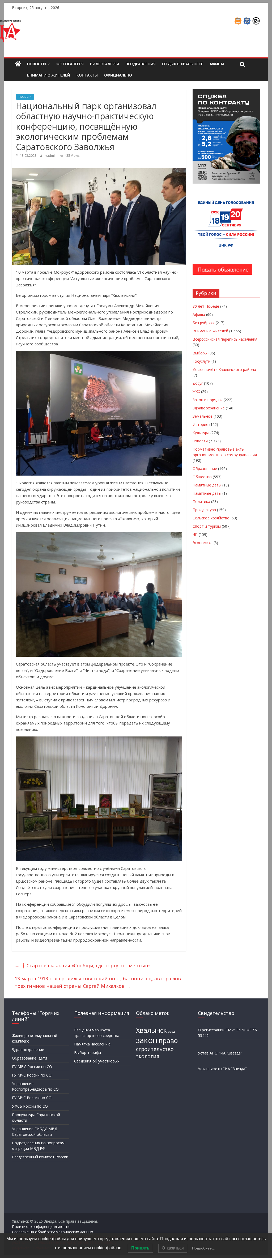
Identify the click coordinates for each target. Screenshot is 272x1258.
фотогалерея (70, 63)
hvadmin (50, 155)
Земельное (202, 416)
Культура (201, 432)
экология (147, 1056)
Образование (205, 468)
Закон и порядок (208, 399)
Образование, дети (29, 1058)
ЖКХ (196, 391)
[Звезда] (18, 64)
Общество (202, 476)
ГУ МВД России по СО (32, 1066)
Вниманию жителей (48, 75)
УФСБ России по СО (30, 1106)
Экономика (202, 542)
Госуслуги (201, 361)
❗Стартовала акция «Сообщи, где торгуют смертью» (83, 965)
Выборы (200, 352)
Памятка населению (92, 1044)
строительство (155, 1049)
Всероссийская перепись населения (225, 339)
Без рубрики (204, 322)
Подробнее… (203, 1248)
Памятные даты (207, 485)
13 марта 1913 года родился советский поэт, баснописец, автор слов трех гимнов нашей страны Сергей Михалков (98, 982)
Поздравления (140, 63)
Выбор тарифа (87, 1052)
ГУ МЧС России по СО (32, 1075)
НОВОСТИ (36, 63)
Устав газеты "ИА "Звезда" (222, 1068)
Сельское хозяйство (211, 517)
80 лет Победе (206, 306)
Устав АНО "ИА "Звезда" (220, 1053)
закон (147, 1040)
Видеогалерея (104, 63)
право (168, 1040)
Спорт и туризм (207, 526)
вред (171, 1031)
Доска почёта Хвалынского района (224, 369)
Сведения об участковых (96, 1061)
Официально (118, 75)
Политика (201, 501)
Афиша (217, 63)
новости (25, 96)
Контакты (87, 75)
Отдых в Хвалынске (182, 63)
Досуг (198, 383)
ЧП (195, 534)
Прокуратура (204, 509)
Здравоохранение (209, 407)
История (200, 424)
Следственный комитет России (40, 1156)
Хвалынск (151, 1030)
